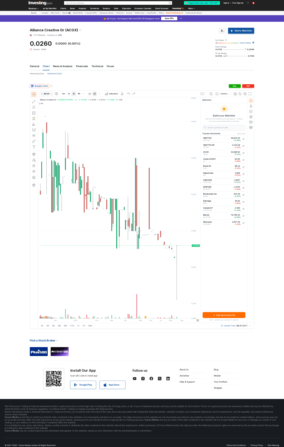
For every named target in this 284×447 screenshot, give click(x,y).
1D (74, 94)
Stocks (34, 13)
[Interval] (83, 94)
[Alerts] (251, 106)
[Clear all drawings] (34, 185)
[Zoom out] (111, 315)
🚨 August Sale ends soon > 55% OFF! (202, 3)
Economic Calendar (143, 8)
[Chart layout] (203, 94)
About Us (184, 369)
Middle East (139, 13)
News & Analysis (62, 66)
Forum (110, 66)
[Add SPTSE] (243, 146)
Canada (45, 13)
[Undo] (129, 94)
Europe (129, 13)
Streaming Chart (37, 73)
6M (65, 326)
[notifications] (248, 2)
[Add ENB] (243, 202)
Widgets (218, 388)
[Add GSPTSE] (243, 139)
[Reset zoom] (127, 315)
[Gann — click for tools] (34, 124)
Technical (97, 66)
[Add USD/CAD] (243, 181)
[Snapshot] (235, 94)
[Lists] (251, 111)
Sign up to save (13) (225, 315)
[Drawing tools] (39, 209)
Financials (82, 66)
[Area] (90, 94)
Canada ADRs (91, 13)
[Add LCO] (243, 167)
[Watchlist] (251, 100)
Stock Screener (161, 8)
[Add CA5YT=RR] (243, 209)
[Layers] (34, 177)
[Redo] (133, 94)
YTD (72, 326)
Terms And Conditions (236, 445)
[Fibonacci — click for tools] (34, 118)
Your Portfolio (220, 382)
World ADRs (78, 13)
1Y (78, 326)
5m (63, 94)
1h (69, 94)
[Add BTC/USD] (243, 216)
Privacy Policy (257, 445)
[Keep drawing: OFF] (34, 160)
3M (59, 326)
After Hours (55, 13)
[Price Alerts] (122, 94)
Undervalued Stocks (193, 13)
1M (79, 94)
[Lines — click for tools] (34, 101)
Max (90, 326)
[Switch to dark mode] (240, 94)
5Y (84, 326)
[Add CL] (243, 160)
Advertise (184, 375)
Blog (216, 369)
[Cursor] (34, 94)
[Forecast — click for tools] (34, 135)
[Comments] (251, 122)
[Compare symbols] (56, 94)
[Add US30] (243, 153)
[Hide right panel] (199, 210)
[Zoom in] (115, 315)
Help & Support (187, 382)
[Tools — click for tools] (34, 141)
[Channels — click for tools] (34, 107)
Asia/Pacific (151, 13)
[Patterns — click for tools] (34, 130)
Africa (161, 13)
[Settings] (197, 320)
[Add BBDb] (243, 195)
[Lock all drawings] (34, 165)
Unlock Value (245, 43)
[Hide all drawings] (34, 171)
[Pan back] (119, 315)
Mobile (217, 375)
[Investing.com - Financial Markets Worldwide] (40, 3)
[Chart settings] (245, 94)
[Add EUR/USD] (243, 188)
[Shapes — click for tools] (34, 113)
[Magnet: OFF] (34, 154)
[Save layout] (211, 94)
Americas (120, 13)
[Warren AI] (251, 127)
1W (47, 326)
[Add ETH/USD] (243, 223)
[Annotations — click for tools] (34, 147)
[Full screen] (250, 94)
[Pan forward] (123, 315)
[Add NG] (243, 174)
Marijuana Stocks (107, 13)
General (34, 66)
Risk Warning (273, 445)
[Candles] (94, 94)
